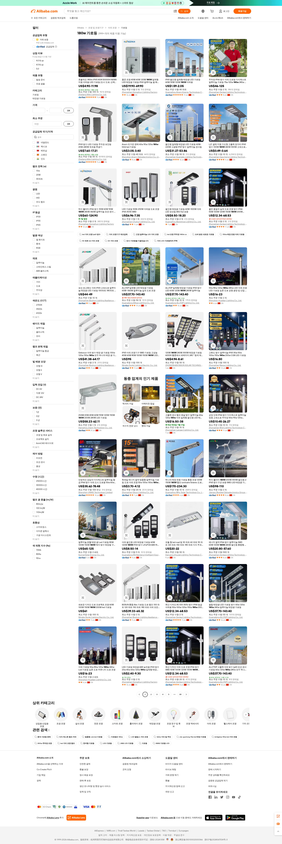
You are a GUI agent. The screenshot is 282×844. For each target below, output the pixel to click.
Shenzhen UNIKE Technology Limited (95, 492)
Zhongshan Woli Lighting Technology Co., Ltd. (228, 427)
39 (180, 694)
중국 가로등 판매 (44, 737)
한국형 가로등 (88, 743)
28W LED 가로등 (126, 743)
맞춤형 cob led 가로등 (93, 737)
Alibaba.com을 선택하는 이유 (50, 764)
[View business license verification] (167, 839)
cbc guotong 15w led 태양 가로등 (192, 737)
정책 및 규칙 (85, 792)
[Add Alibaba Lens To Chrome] (76, 818)
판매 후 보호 (85, 780)
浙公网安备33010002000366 (189, 839)
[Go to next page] (186, 694)
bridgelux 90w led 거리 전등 (226, 737)
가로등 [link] (124, 28)
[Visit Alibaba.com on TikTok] (239, 797)
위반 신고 (169, 792)
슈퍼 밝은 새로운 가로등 (204, 234)
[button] (175, 11)
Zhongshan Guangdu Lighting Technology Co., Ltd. (184, 157)
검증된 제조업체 (129, 764)
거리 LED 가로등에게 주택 (167, 241)
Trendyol (172, 830)
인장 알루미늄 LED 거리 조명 (147, 234)
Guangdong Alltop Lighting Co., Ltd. (138, 303)
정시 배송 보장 (86, 775)
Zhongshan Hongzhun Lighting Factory (139, 92)
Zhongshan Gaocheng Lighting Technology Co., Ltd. (228, 157)
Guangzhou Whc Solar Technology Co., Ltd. (184, 492)
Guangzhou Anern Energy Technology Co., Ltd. (184, 92)
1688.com (110, 830)
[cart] (212, 11)
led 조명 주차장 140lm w (177, 234)
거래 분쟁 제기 (172, 775)
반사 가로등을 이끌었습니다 (137, 241)
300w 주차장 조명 (44, 743)
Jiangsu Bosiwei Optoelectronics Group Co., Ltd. (228, 492)
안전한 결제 (85, 764)
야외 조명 (112, 28)
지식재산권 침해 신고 (175, 786)
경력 (39, 780)
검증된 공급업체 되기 (218, 780)
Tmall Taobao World (126, 830)
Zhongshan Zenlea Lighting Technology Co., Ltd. (228, 92)
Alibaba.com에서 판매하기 (220, 764)
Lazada (141, 830)
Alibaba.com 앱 (168, 817)
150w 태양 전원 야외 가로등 (233, 234)
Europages (184, 830)
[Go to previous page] (139, 694)
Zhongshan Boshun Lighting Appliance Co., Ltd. (97, 300)
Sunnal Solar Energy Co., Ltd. (91, 555)
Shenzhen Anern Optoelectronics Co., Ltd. (141, 157)
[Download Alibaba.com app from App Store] (214, 818)
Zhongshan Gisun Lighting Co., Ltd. (138, 492)
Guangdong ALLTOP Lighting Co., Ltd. (182, 303)
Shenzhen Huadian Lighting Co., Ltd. (225, 300)
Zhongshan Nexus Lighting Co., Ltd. (225, 365)
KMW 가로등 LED (162, 743)
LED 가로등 (107, 743)
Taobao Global (153, 830)
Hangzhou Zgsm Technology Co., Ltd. (95, 427)
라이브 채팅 (170, 769)
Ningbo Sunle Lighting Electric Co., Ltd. (139, 365)
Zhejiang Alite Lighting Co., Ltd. (92, 94)
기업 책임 (41, 775)
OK (68, 110)
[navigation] (53, 361)
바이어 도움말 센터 (174, 764)
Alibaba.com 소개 (45, 758)
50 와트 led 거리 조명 (90, 241)
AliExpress (99, 830)
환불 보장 (84, 769)
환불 (167, 780)
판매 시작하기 (214, 769)
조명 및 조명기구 (96, 28)
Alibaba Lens (53, 817)
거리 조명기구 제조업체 (118, 234)
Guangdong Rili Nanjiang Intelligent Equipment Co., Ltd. (141, 555)
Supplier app (142, 817)
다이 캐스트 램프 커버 (67, 737)
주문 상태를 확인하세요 (219, 775)
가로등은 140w (117, 737)
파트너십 (212, 786)
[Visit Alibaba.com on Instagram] (227, 797)
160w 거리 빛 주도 (164, 737)
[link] (278, 816)
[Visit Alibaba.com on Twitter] (222, 797)
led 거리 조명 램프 (67, 743)
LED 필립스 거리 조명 (139, 737)
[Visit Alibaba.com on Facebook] (210, 797)
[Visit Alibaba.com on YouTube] (233, 797)
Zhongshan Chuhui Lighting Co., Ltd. (138, 221)
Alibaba (80, 28)
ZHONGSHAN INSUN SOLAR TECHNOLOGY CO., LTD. (184, 365)
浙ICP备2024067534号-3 (216, 839)
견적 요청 (126, 769)
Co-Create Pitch (44, 769)
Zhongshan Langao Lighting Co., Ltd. (182, 430)
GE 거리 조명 (113, 241)
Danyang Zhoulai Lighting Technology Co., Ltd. (184, 555)
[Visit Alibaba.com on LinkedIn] (216, 797)
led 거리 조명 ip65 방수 (91, 234)
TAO (164, 830)
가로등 (144, 743)
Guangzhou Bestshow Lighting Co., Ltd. (183, 221)
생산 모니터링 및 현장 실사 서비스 (95, 786)
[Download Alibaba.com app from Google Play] (235, 818)
